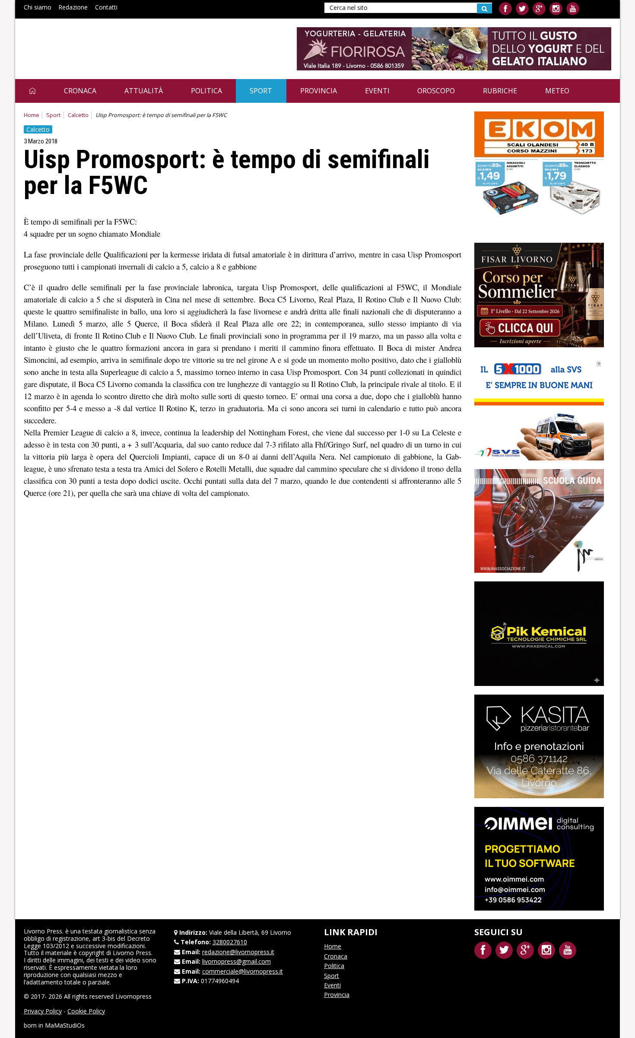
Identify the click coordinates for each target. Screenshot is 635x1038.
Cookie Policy (86, 1011)
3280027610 (230, 942)
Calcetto (78, 115)
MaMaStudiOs (65, 1025)
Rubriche (500, 90)
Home (31, 115)
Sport (261, 90)
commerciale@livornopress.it (242, 971)
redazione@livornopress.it (238, 952)
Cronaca (80, 90)
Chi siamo (37, 7)
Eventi (377, 90)
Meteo (557, 90)
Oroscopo (436, 90)
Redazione (73, 7)
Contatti (106, 7)
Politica (206, 90)
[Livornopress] (105, 42)
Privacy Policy (43, 1011)
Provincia (318, 90)
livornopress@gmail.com (236, 961)
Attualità (143, 90)
